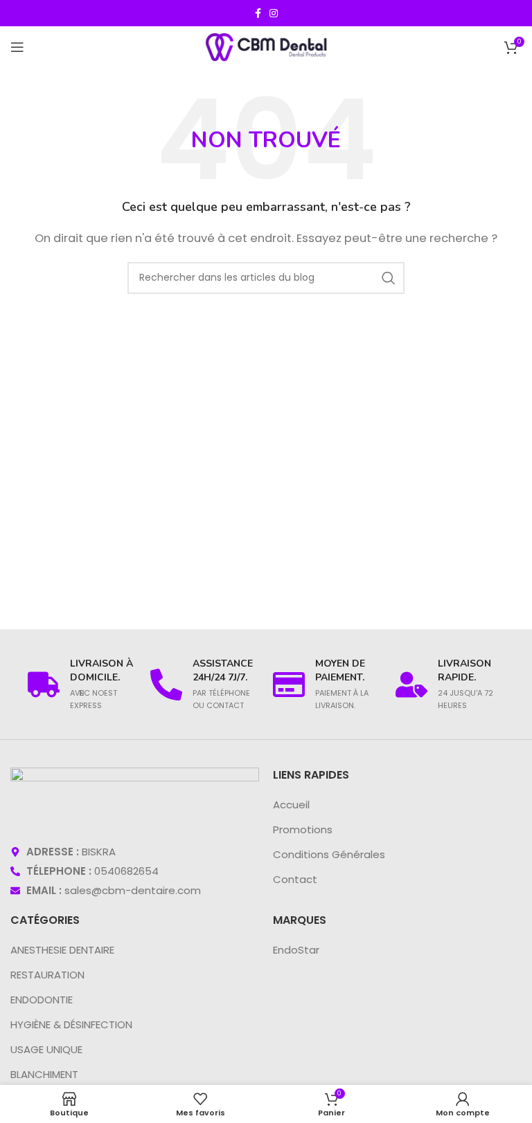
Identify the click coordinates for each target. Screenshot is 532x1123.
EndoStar (296, 950)
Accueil (291, 804)
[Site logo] (266, 46)
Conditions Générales (329, 854)
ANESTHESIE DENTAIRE (62, 950)
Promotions (302, 829)
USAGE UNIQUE (46, 1049)
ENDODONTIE (41, 999)
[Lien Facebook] (258, 13)
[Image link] (134, 797)
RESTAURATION (47, 974)
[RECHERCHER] (389, 278)
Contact (295, 879)
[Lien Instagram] (273, 13)
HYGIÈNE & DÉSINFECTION (71, 1024)
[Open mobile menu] (17, 47)
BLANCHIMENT (44, 1074)
